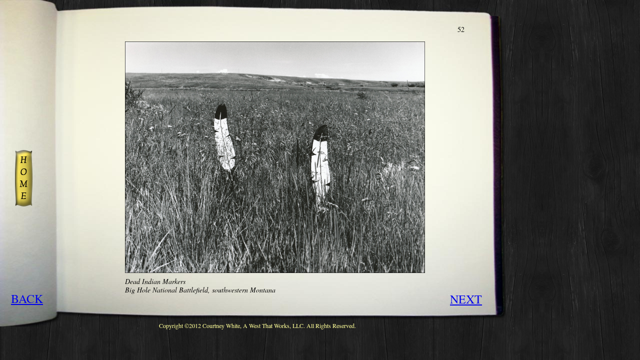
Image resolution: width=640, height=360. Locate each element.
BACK (27, 298)
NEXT (466, 299)
